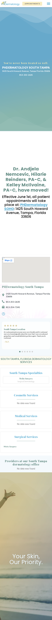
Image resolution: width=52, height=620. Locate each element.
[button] (48, 3)
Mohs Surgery (26, 378)
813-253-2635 (26, 75)
